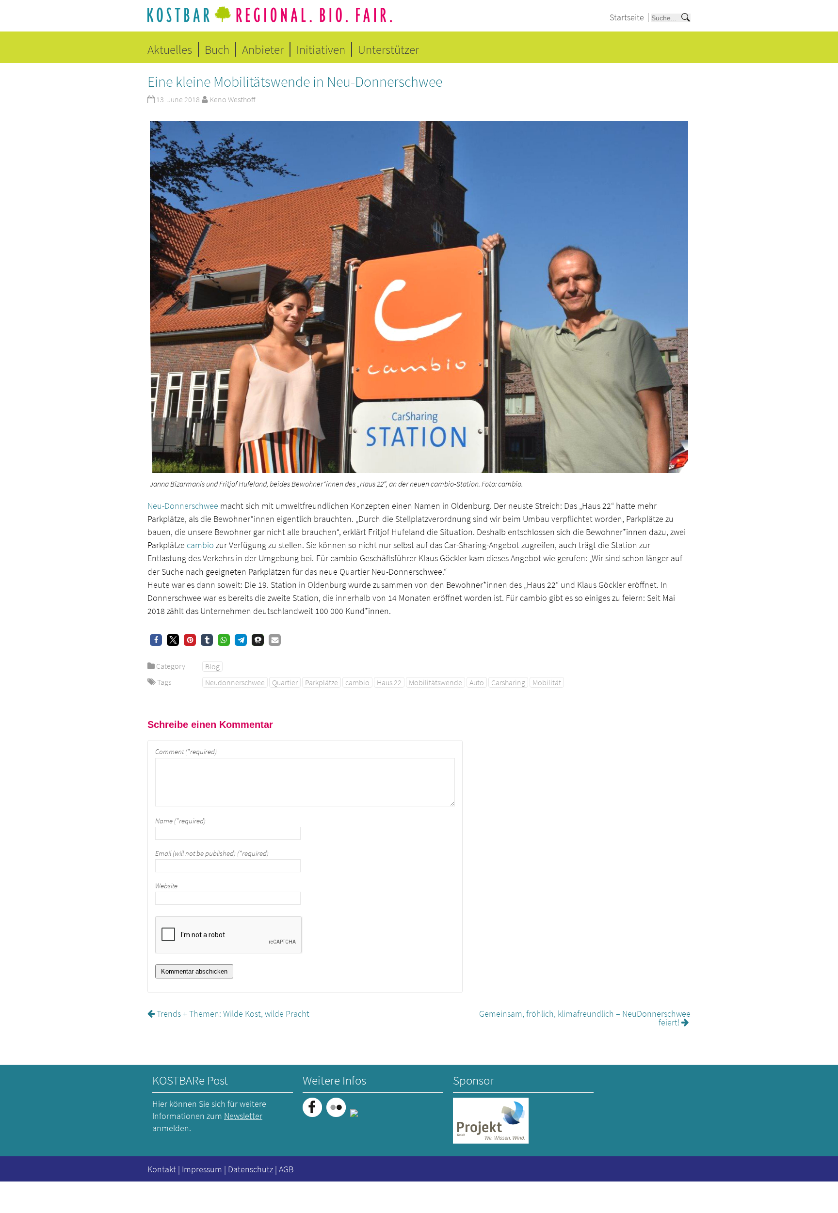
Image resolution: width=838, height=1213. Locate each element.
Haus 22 (389, 682)
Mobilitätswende (435, 682)
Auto (476, 682)
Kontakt (161, 1169)
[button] (156, 640)
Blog (212, 666)
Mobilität (546, 682)
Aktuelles (169, 49)
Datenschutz (250, 1169)
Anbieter (263, 49)
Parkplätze (321, 682)
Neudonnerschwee (235, 682)
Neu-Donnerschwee (182, 505)
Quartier (285, 682)
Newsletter (243, 1115)
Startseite (627, 17)
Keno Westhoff (232, 99)
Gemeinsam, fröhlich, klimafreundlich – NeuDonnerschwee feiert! (585, 1018)
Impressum (202, 1169)
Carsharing (508, 682)
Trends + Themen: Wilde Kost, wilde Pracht (233, 1013)
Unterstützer (388, 49)
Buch (217, 49)
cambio (200, 545)
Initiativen (320, 49)
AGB (286, 1169)
